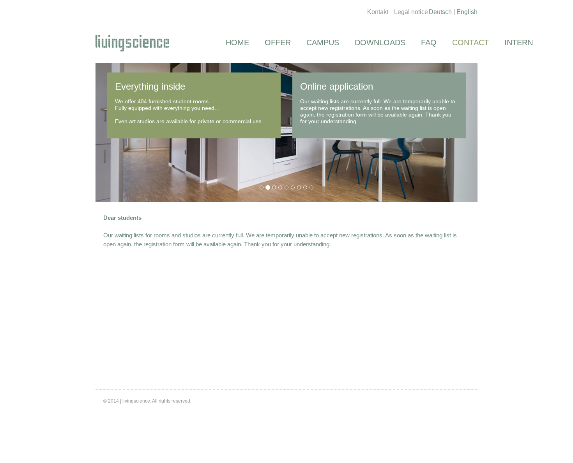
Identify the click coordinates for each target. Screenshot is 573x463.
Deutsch (440, 12)
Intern (518, 42)
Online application (336, 86)
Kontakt (377, 12)
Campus (322, 42)
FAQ (429, 42)
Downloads (380, 42)
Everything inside (150, 86)
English (467, 12)
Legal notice (411, 12)
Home (237, 42)
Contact (470, 42)
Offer (278, 42)
